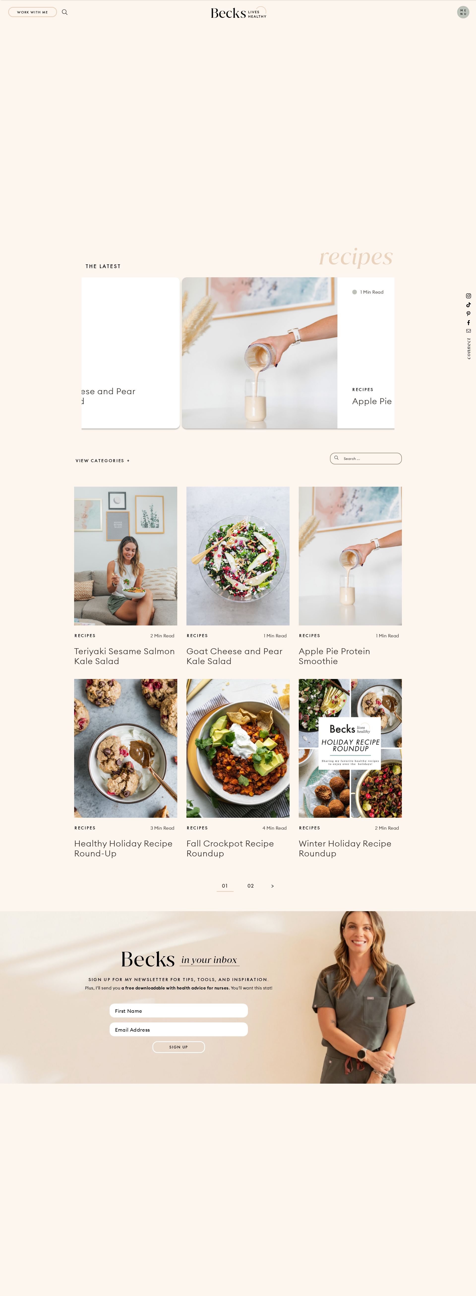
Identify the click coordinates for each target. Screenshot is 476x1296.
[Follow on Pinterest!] (468, 313)
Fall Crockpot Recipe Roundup (230, 848)
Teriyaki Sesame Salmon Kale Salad (124, 656)
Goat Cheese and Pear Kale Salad (234, 656)
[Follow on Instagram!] (468, 295)
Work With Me (32, 12)
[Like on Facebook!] (468, 322)
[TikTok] (468, 304)
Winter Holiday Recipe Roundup (345, 848)
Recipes (263, 389)
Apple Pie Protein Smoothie (309, 401)
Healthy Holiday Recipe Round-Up (123, 848)
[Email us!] (468, 331)
